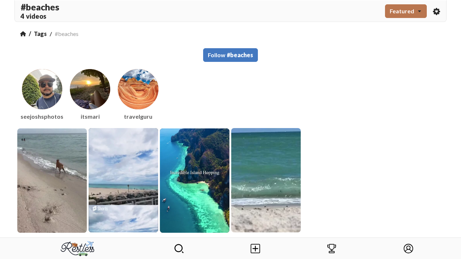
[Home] (23, 34)
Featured (402, 11)
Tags (40, 33)
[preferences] (436, 10)
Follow (230, 54)
